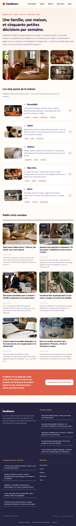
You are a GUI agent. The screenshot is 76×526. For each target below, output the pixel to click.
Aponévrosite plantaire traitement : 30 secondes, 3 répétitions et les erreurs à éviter (56, 425)
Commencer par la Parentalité (59, 382)
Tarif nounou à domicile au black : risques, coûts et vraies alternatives (20, 467)
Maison (50, 4)
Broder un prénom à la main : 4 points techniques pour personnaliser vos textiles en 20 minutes (19, 476)
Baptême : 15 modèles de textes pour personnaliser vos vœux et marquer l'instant (19, 486)
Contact (54, 522)
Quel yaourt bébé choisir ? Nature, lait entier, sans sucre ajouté (56, 417)
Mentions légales (24, 522)
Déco (70, 4)
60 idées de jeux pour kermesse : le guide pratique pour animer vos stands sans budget (19, 503)
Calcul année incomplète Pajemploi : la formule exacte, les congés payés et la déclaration (56, 451)
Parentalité (32, 4)
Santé (42, 4)
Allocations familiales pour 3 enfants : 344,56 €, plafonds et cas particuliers (57, 434)
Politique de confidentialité (40, 522)
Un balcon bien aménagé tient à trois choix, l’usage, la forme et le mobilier (55, 442)
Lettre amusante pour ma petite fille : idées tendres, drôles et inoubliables (18, 494)
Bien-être (60, 4)
